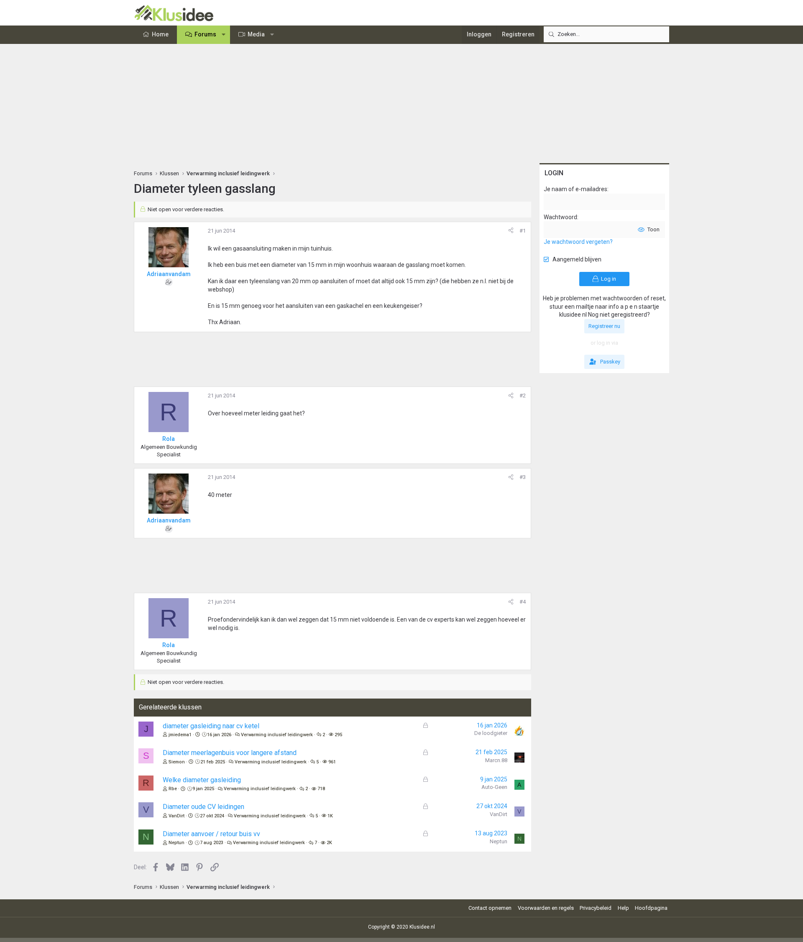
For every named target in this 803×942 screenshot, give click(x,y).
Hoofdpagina (651, 908)
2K (329, 842)
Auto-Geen (494, 787)
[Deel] (511, 231)
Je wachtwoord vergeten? (578, 241)
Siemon (177, 762)
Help (623, 908)
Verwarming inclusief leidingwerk (277, 734)
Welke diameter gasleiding (202, 780)
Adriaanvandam (169, 274)
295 (338, 734)
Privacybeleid (595, 908)
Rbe (173, 788)
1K (330, 816)
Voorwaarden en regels (546, 908)
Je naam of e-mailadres (575, 189)
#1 (522, 231)
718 (321, 788)
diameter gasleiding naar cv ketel (211, 726)
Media (256, 34)
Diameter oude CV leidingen (203, 807)
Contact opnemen (489, 908)
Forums (205, 34)
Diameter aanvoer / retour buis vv (211, 834)
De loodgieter (490, 733)
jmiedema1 (180, 734)
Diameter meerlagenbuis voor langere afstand (230, 753)
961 (332, 762)
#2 (522, 395)
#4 (522, 602)
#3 (522, 477)
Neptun (176, 842)
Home (160, 34)
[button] (223, 35)
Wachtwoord (560, 217)
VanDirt (176, 816)
